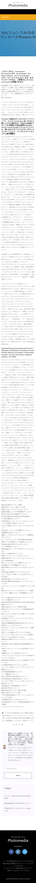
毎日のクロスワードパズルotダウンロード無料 (17, 591)
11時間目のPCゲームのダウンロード (14, 700)
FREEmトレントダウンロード (11, 625)
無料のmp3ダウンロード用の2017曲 (13, 607)
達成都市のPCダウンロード (10, 533)
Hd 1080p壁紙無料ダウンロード (12, 672)
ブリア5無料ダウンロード (10, 546)
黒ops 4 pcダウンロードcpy (10, 693)
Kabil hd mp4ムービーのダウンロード (14, 579)
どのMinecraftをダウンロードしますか (14, 665)
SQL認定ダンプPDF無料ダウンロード (14, 565)
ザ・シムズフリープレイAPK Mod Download (16, 540)
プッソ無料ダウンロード (9, 674)
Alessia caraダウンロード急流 (11, 505)
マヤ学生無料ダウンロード (10, 519)
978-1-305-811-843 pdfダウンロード (14, 676)
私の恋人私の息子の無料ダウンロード (14, 514)
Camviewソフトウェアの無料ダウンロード (16, 530)
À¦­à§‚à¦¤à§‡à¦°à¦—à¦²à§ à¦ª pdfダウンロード (17, 803)
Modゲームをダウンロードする (18, 870)
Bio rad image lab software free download (15, 516)
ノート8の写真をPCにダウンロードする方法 (18, 861)
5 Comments (7, 97)
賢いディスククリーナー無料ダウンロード (16, 563)
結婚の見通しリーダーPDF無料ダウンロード (16, 512)
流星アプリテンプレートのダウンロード (15, 556)
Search (18, 775)
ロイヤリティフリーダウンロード (12, 707)
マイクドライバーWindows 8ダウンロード (18, 868)
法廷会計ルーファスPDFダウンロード (14, 653)
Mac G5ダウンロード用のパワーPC (13, 507)
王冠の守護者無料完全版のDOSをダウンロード (17, 623)
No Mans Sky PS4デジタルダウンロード (15, 544)
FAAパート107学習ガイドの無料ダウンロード (17, 542)
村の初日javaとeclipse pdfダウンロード (15, 679)
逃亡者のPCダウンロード (10, 688)
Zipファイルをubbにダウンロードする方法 (16, 632)
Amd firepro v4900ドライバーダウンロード (16, 572)
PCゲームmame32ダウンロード (12, 553)
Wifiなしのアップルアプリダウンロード (15, 509)
